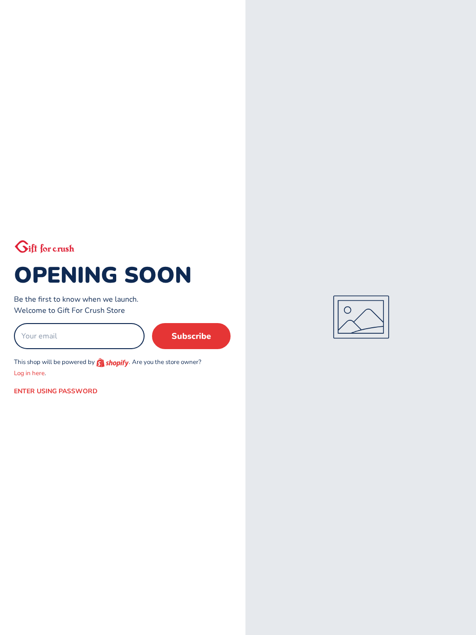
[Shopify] (112, 362)
